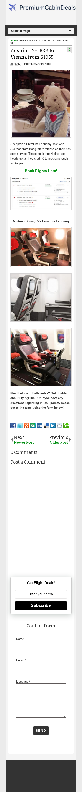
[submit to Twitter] (20, 425)
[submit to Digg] (39, 425)
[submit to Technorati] (66, 425)
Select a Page (20, 31)
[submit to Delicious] (46, 425)
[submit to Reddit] (59, 425)
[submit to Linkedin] (53, 425)
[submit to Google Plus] (26, 425)
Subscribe (41, 605)
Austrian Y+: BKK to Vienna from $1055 (32, 54)
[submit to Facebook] (13, 425)
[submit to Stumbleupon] (33, 425)
